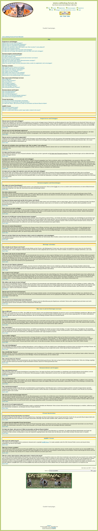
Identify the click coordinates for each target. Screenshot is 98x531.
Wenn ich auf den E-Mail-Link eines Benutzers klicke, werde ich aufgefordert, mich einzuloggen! (27, 63)
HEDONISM (53, 527)
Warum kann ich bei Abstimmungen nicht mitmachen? (16, 75)
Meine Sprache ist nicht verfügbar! (11, 59)
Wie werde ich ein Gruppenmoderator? (12, 96)
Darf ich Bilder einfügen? (8, 83)
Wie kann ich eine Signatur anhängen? (12, 70)
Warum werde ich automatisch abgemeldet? (13, 45)
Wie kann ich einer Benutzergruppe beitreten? (14, 95)
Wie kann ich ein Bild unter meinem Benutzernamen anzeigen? (18, 60)
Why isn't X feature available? (10, 108)
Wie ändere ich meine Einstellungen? (12, 55)
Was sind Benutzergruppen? (9, 94)
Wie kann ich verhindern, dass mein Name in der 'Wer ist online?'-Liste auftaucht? (23, 47)
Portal (64, 16)
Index (68, 16)
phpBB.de (54, 528)
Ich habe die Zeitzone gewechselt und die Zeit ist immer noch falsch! (20, 57)
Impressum (49, 525)
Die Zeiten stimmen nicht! (9, 56)
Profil (52, 10)
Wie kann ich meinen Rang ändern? (11, 62)
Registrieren (81, 8)
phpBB (46, 526)
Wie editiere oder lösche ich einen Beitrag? (13, 68)
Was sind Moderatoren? (8, 92)
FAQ (49, 8)
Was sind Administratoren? (9, 91)
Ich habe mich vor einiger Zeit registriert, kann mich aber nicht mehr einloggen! (22, 51)
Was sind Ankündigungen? (9, 84)
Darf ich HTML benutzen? (9, 80)
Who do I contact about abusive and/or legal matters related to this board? (21, 110)
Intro (61, 16)
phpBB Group (45, 442)
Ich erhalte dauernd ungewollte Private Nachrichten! (15, 102)
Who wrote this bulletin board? (10, 107)
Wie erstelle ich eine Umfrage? (10, 71)
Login (79, 10)
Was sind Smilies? (7, 82)
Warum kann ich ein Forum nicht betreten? (13, 74)
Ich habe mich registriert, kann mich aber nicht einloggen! (17, 49)
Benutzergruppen (71, 8)
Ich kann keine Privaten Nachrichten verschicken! (15, 100)
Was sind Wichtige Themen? (9, 86)
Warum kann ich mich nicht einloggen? (12, 43)
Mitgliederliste (62, 8)
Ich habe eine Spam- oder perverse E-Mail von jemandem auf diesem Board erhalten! (24, 103)
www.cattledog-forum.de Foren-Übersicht (12, 36)
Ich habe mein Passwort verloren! (11, 48)
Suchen (54, 8)
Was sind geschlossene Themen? (11, 87)
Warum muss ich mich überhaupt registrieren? (14, 44)
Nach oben (5, 127)
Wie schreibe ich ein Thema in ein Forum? (13, 67)
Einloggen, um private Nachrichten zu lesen (66, 10)
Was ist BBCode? (6, 79)
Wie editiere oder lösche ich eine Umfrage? (13, 72)
